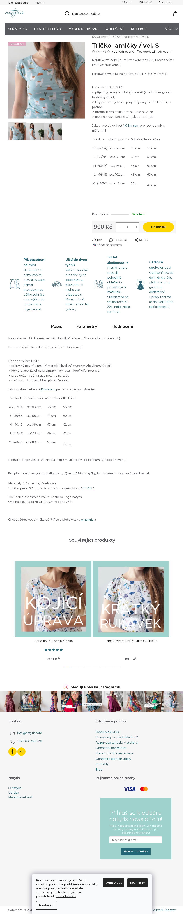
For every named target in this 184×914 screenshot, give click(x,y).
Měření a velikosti (20, 797)
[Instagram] (21, 751)
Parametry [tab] (86, 326)
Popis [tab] (56, 326)
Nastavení (46, 905)
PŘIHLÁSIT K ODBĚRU (136, 851)
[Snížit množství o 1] (118, 227)
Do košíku (158, 227)
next (173, 613)
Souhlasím (137, 882)
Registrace (165, 2)
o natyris (87, 519)
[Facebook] (12, 751)
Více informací (66, 896)
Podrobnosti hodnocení (154, 51)
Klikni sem (132, 125)
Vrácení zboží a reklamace (114, 753)
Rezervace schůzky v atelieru (117, 742)
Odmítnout (113, 882)
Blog (99, 769)
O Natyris (14, 788)
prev (11, 613)
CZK (125, 2)
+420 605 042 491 (29, 741)
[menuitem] (17, 29)
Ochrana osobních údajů (113, 759)
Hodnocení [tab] (122, 326)
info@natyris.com (29, 733)
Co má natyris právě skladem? (117, 737)
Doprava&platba (18, 2)
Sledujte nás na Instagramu (95, 687)
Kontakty (102, 764)
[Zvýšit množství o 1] (136, 227)
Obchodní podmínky (111, 748)
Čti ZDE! (88, 488)
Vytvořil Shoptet (164, 910)
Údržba (13, 792)
